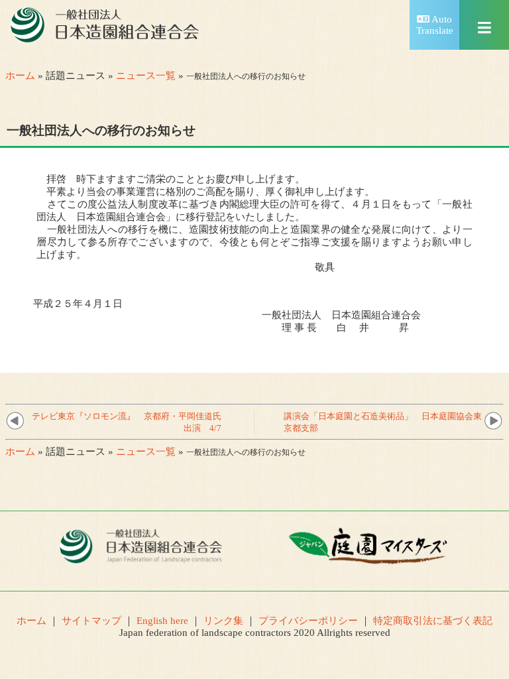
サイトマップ (91, 620)
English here (162, 620)
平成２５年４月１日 (78, 303)
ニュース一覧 (146, 75)
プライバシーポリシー (308, 620)
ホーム (20, 75)
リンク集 (223, 620)
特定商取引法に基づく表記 (432, 620)
